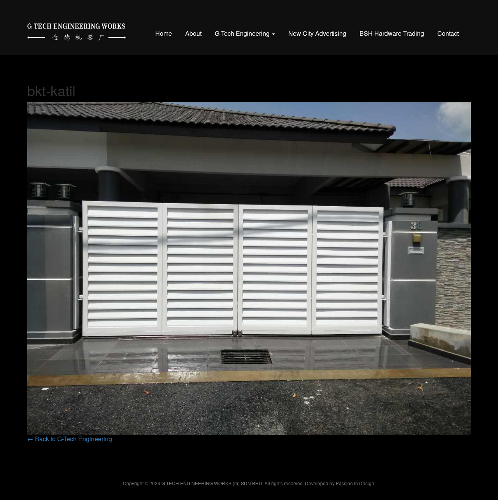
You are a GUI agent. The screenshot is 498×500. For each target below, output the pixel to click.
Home (163, 33)
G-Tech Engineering (243, 33)
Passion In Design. (355, 483)
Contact (448, 33)
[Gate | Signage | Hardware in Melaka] (76, 30)
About (193, 33)
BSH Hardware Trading (391, 33)
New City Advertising (317, 33)
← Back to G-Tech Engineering (69, 438)
